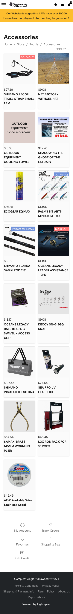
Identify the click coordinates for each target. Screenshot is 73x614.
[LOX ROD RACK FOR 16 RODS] (53, 416)
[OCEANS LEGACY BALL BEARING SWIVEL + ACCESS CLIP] (19, 298)
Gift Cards (22, 558)
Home (8, 44)
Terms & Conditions (26, 585)
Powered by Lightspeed (36, 604)
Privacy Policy (50, 585)
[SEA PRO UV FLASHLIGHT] (53, 362)
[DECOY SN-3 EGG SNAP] (53, 298)
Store (20, 44)
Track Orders (51, 531)
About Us (64, 591)
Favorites (22, 544)
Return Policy (46, 591)
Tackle (34, 44)
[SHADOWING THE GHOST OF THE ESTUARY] (53, 127)
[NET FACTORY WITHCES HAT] (53, 68)
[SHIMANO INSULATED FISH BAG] (19, 362)
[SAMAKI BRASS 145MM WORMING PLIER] (19, 416)
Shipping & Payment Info (18, 591)
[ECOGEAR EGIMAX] (19, 186)
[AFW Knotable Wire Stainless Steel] (19, 474)
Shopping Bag (50, 544)
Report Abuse (36, 597)
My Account (22, 531)
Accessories (52, 44)
